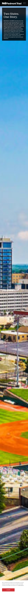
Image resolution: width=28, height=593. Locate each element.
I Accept (8, 589)
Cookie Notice (21, 585)
